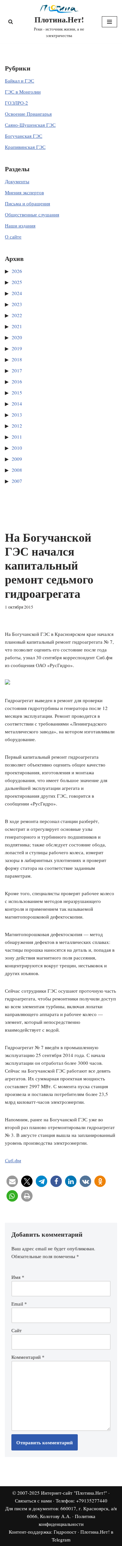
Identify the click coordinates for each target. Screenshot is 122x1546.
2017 (17, 370)
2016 (17, 381)
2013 (17, 414)
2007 (17, 481)
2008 (17, 470)
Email (19, 1303)
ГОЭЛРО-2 (16, 102)
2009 (17, 459)
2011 (17, 436)
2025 (17, 282)
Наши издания (20, 225)
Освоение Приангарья (28, 113)
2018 (17, 359)
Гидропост (65, 1531)
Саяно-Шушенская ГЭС (30, 125)
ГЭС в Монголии (23, 91)
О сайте (13, 236)
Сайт (16, 1330)
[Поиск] (10, 21)
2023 (17, 304)
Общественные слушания (32, 214)
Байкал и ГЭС (19, 80)
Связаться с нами (33, 1500)
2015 (17, 392)
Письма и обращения (27, 203)
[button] (12, 1181)
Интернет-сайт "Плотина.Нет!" (74, 1492)
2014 (17, 403)
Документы (17, 181)
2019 (17, 348)
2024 (17, 293)
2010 (17, 447)
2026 (17, 271)
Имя (17, 1277)
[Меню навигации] (109, 21)
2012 (17, 425)
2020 (17, 337)
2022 (17, 315)
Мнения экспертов (24, 192)
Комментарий (28, 1357)
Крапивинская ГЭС (25, 147)
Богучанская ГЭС (23, 136)
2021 (17, 326)
